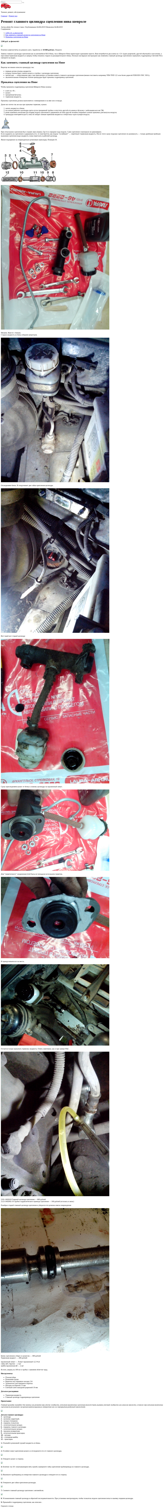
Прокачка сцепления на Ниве (16, 37)
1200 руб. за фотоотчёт (14, 33)
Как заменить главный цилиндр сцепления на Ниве (25, 35)
